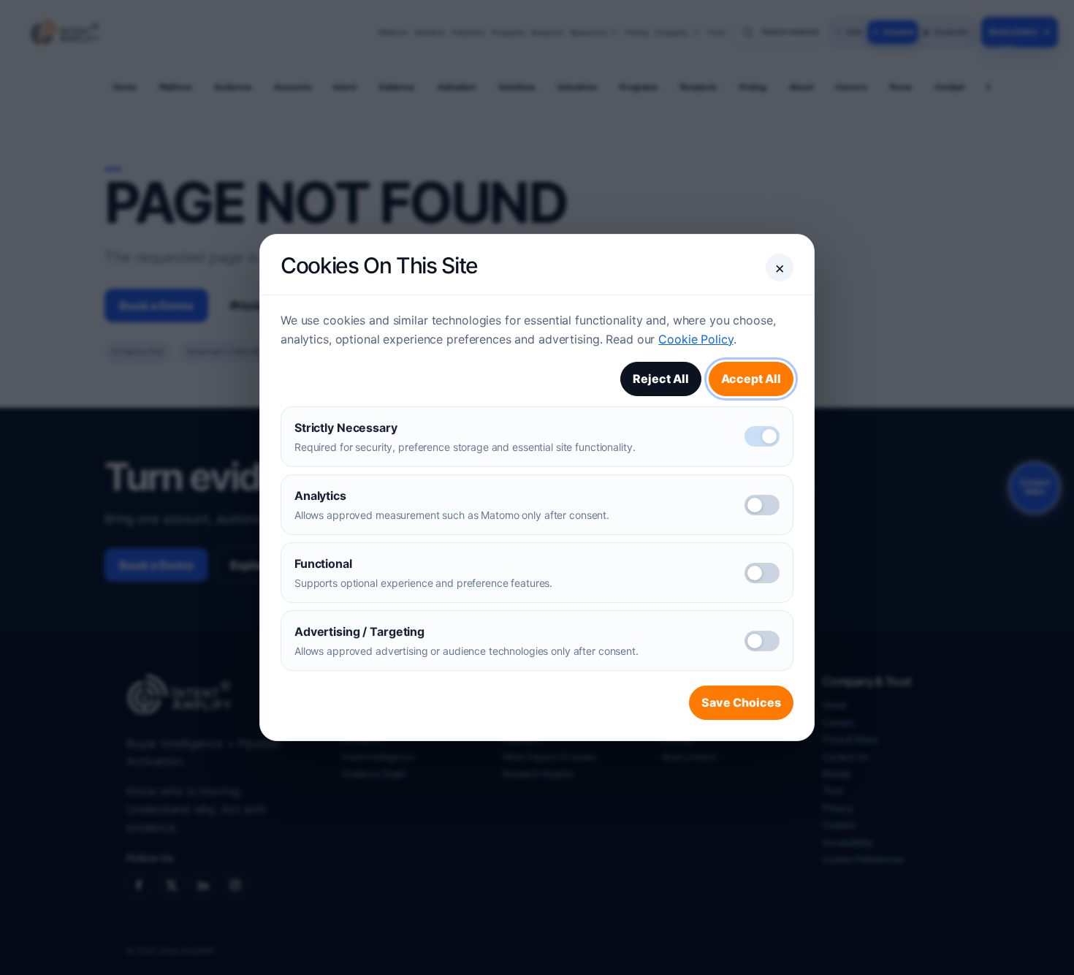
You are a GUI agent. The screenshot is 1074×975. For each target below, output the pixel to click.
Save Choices (741, 702)
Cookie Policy (695, 339)
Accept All (751, 378)
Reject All (661, 378)
